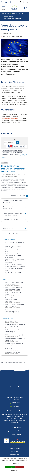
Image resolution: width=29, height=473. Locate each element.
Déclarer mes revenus (11, 352)
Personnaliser (14, 470)
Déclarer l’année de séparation (13, 343)
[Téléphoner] (2, 2)
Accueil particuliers (7, 150)
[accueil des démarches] (14, 139)
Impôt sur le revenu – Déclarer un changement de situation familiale (14, 155)
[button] (14, 202)
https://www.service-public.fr (9, 118)
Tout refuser (20, 467)
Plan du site (14, 451)
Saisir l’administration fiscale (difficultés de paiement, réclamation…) (12, 299)
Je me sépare (9, 321)
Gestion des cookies (14, 448)
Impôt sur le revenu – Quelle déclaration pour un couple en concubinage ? (13, 255)
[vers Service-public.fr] (16, 146)
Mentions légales (14, 454)
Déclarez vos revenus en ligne (13, 335)
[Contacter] (6, 2)
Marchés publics (16, 431)
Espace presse (16, 427)
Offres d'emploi (16, 434)
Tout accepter (9, 467)
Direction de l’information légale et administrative (13, 362)
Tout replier (14, 195)
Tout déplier (23, 196)
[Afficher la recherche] (25, 8)
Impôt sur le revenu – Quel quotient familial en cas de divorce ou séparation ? (14, 261)
